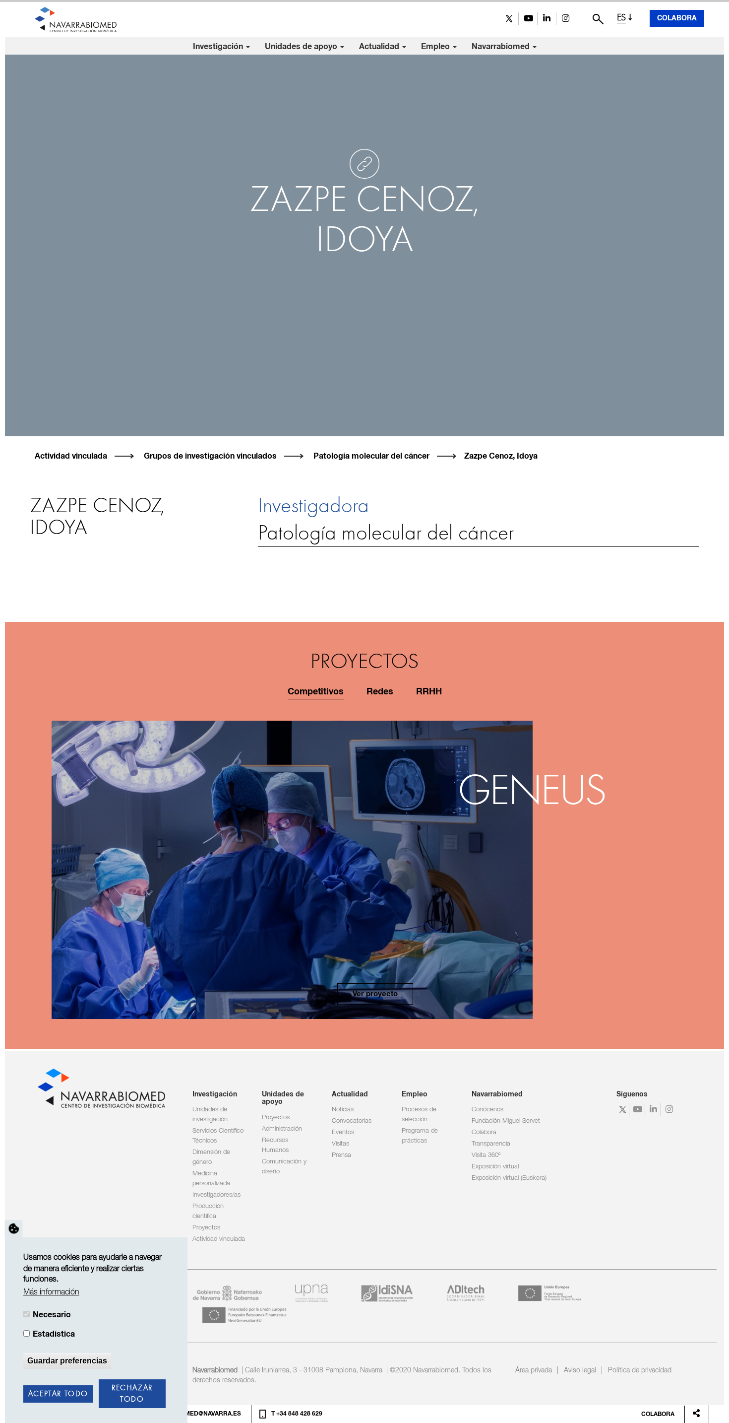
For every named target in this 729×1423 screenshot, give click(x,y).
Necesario (52, 1315)
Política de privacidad (639, 1370)
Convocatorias (351, 1121)
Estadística (54, 1334)
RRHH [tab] (429, 691)
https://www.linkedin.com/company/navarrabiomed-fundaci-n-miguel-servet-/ (547, 18)
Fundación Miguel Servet (506, 1121)
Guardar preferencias (67, 1360)
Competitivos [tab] (316, 691)
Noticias (343, 1109)
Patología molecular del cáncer (371, 456)
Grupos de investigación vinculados (210, 456)
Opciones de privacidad (14, 1228)
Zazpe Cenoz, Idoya (501, 456)
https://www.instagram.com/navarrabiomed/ (565, 18)
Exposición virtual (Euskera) (509, 1178)
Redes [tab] (379, 691)
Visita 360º (486, 1155)
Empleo (436, 47)
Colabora (677, 18)
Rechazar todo (132, 1394)
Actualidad (380, 47)
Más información (51, 1292)
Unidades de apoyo (302, 47)
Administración (282, 1129)
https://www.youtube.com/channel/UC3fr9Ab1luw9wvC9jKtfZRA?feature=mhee (528, 18)
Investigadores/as (216, 1195)
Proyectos (206, 1227)
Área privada (533, 1370)
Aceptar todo (58, 1394)
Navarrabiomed (502, 47)
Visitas (340, 1144)
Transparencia (491, 1144)
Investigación (219, 47)
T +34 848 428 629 (296, 1414)
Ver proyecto (375, 994)
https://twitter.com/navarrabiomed (509, 18)
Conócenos (487, 1109)
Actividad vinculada (71, 456)
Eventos (343, 1132)
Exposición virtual (495, 1166)
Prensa (341, 1155)
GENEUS (532, 793)
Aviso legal (580, 1370)
